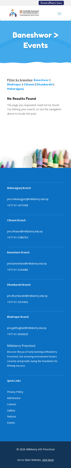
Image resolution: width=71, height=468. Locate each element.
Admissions (14, 398)
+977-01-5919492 (17, 302)
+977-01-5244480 (17, 269)
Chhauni (28, 84)
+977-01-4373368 (17, 205)
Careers (11, 404)
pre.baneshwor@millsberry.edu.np (27, 263)
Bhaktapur (14, 84)
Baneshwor (41, 80)
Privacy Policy (15, 392)
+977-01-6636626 (17, 334)
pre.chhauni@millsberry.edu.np (25, 231)
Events (11, 422)
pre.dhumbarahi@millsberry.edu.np (27, 296)
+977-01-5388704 (17, 237)
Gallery (11, 410)
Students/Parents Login (51, 3)
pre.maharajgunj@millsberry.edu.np (27, 199)
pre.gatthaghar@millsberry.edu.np (26, 328)
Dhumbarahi (45, 84)
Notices (11, 416)
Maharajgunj (15, 88)
